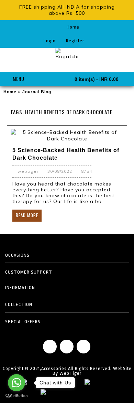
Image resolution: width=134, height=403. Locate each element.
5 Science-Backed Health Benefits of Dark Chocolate (65, 154)
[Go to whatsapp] (16, 382)
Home (9, 91)
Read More (27, 215)
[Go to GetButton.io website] (16, 396)
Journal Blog (36, 91)
